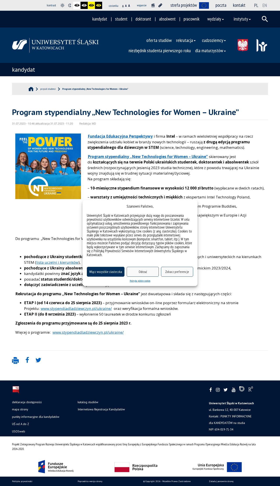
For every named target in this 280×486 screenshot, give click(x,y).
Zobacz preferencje (177, 272)
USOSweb (18, 431)
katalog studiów (88, 402)
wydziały (214, 19)
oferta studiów (159, 40)
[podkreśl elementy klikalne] (160, 5)
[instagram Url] (218, 390)
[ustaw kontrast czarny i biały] (76, 5)
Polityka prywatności (22, 481)
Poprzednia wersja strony (90, 481)
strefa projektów (183, 5)
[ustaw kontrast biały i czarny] (84, 5)
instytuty (241, 19)
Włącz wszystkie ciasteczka (105, 272)
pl (256, 5)
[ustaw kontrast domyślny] (62, 5)
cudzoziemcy (212, 40)
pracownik (192, 19)
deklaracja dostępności (27, 402)
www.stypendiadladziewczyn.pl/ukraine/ (76, 308)
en (264, 5)
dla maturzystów (209, 50)
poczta (220, 5)
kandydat (99, 19)
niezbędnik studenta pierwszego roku (160, 50)
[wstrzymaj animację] (153, 5)
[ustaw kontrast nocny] (69, 5)
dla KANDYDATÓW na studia (227, 423)
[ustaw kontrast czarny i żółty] (91, 5)
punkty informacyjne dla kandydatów (35, 417)
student (121, 19)
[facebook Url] (210, 390)
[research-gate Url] (250, 389)
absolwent (167, 19)
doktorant (143, 19)
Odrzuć (143, 272)
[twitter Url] (226, 390)
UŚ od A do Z (20, 424)
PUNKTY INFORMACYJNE (236, 416)
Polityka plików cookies (140, 280)
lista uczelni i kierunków (57, 262)
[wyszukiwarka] (265, 19)
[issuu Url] (241, 389)
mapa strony (20, 409)
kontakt (239, 5)
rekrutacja (184, 40)
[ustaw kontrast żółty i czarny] (98, 5)
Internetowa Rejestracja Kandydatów (101, 409)
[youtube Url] (233, 390)
